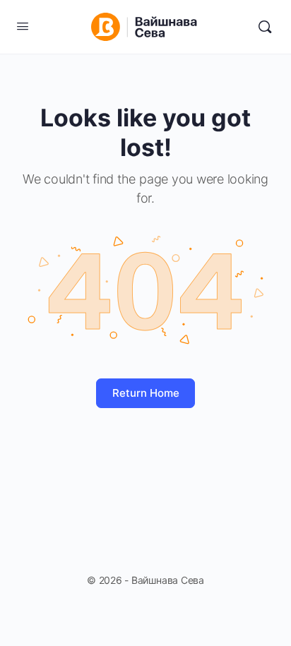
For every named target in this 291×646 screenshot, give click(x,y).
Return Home (145, 393)
